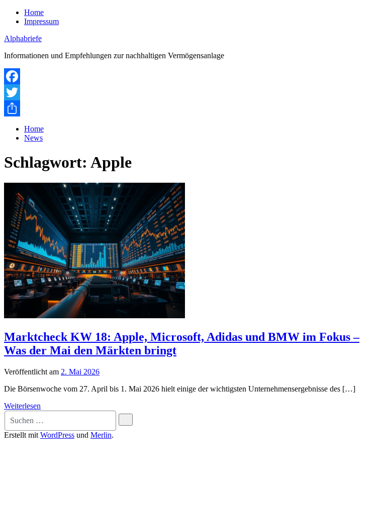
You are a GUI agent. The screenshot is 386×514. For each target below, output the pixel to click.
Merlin (101, 435)
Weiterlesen (22, 406)
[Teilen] (193, 108)
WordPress (57, 435)
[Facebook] (193, 76)
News (33, 138)
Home (34, 12)
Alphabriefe (23, 38)
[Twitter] (193, 92)
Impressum (41, 21)
